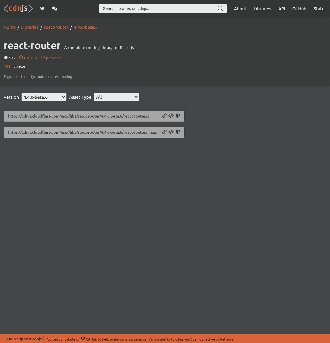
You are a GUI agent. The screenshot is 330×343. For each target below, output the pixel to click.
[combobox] (44, 97)
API (281, 8)
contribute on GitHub (78, 339)
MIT (7, 66)
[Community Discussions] (54, 8)
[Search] (220, 8)
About (240, 8)
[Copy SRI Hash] (178, 116)
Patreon (226, 339)
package (53, 57)
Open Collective (202, 339)
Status (320, 8)
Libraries (262, 8)
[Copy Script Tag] (171, 116)
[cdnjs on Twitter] (42, 8)
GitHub (299, 8)
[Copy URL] (164, 116)
